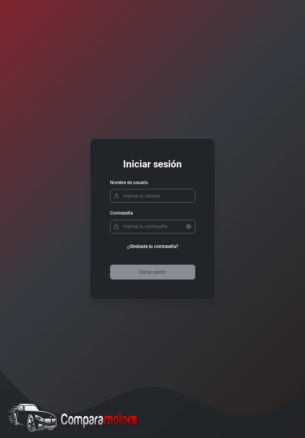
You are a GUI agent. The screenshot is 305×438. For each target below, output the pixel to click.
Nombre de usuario (129, 182)
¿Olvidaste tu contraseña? (152, 246)
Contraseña (121, 213)
